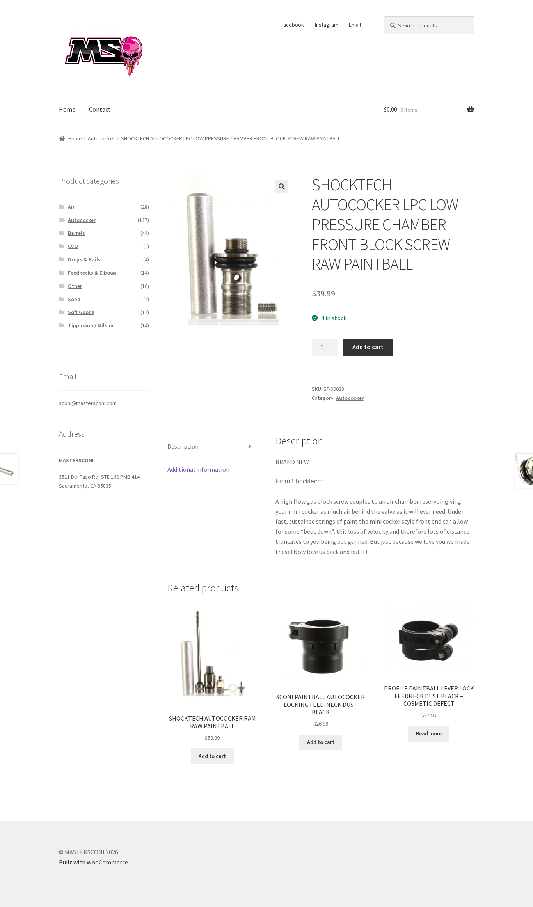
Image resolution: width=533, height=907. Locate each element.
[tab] (212, 446)
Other (75, 285)
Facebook (292, 24)
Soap (74, 299)
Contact (100, 109)
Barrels (76, 232)
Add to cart (368, 347)
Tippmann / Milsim (91, 325)
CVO (73, 246)
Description (183, 446)
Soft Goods (81, 312)
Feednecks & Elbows (92, 272)
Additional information (198, 469)
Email (355, 24)
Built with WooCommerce (93, 862)
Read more (429, 733)
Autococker (101, 138)
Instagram (326, 24)
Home (67, 109)
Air (71, 206)
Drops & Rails (84, 259)
